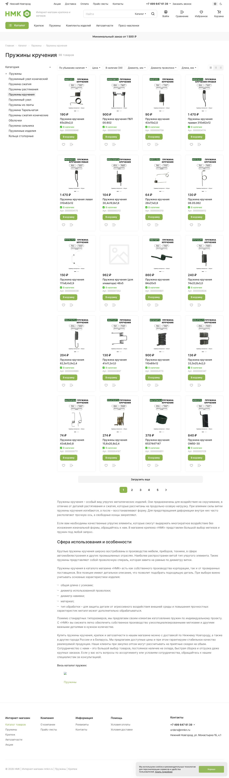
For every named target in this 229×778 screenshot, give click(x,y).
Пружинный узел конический (28, 79)
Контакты (81, 729)
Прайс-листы (49, 729)
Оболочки (15, 120)
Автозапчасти (13, 739)
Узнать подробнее (164, 771)
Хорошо (211, 769)
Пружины (70, 682)
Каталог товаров (15, 724)
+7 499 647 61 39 (157, 3)
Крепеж (10, 734)
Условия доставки (122, 729)
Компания (47, 718)
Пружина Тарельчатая (23, 110)
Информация (84, 718)
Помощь (116, 718)
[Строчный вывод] (215, 67)
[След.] (166, 490)
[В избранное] (63, 144)
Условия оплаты (120, 724)
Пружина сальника (21, 125)
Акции (9, 744)
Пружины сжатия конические (28, 115)
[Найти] (153, 14)
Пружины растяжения (23, 89)
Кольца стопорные (21, 136)
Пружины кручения (22, 94)
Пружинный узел (20, 99)
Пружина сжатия (20, 84)
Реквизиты (82, 724)
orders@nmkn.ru (180, 729)
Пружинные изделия (22, 130)
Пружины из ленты (21, 104)
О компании (48, 724)
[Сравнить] (71, 144)
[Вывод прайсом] (220, 67)
